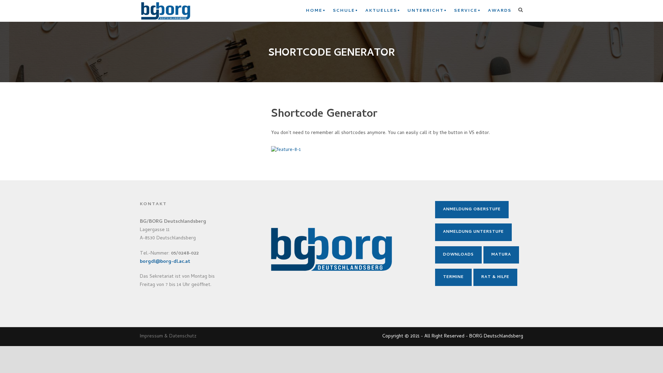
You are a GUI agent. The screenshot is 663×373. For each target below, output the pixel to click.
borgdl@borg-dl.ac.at (165, 262)
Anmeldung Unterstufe (473, 232)
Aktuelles (381, 11)
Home (314, 11)
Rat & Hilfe (495, 277)
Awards (499, 11)
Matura (501, 254)
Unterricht (425, 11)
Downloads (458, 254)
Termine (453, 277)
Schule (344, 11)
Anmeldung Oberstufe (472, 209)
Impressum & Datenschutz (168, 337)
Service (466, 11)
